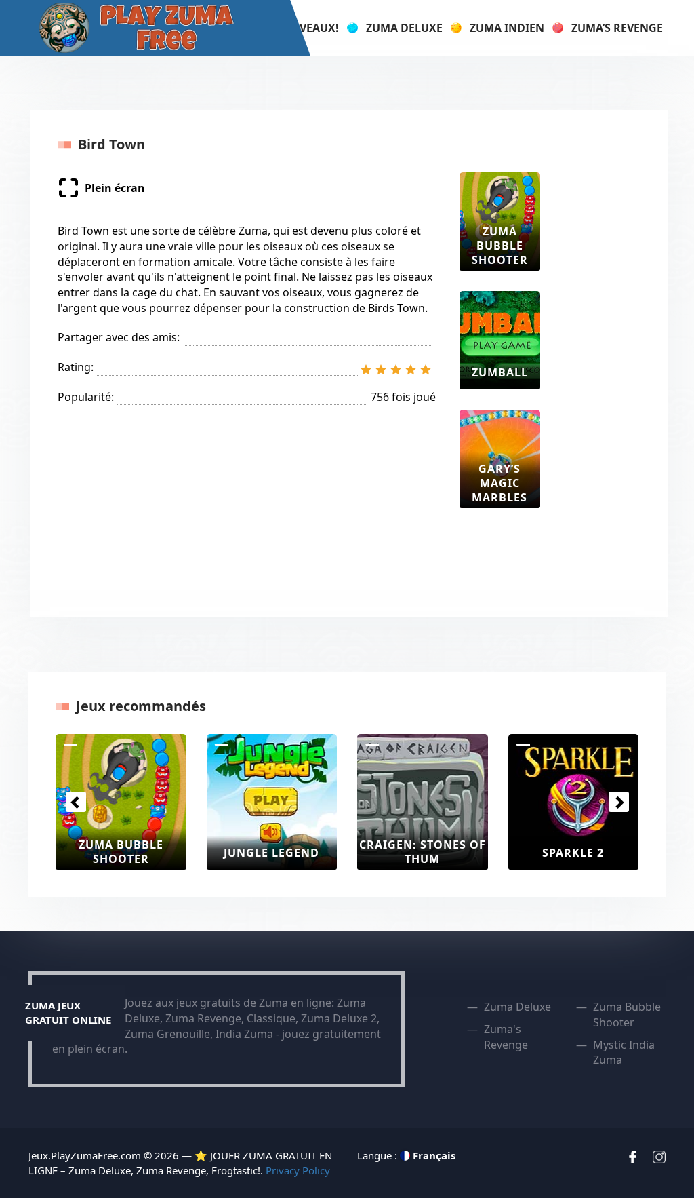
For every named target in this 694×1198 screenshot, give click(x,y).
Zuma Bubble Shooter (627, 1014)
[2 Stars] (381, 369)
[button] (75, 802)
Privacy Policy (298, 1170)
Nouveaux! (306, 27)
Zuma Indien (507, 27)
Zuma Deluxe (404, 27)
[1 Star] (366, 369)
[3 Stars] (396, 369)
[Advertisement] (614, 375)
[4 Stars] (410, 369)
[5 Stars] (425, 369)
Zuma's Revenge (506, 1037)
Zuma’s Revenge (617, 27)
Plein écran (115, 187)
